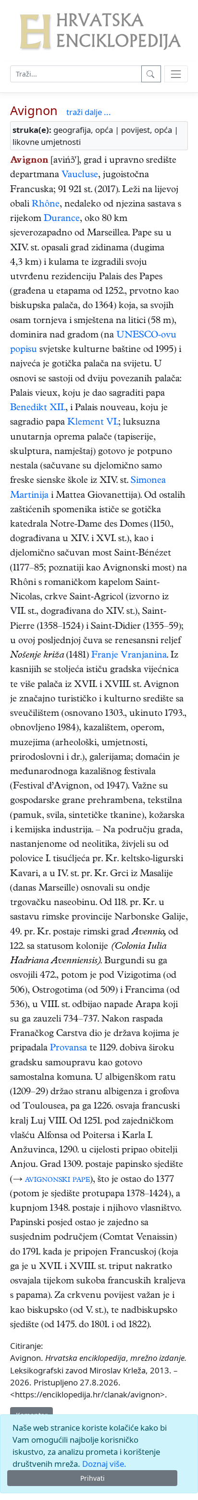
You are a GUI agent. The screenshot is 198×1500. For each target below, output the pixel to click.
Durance (62, 219)
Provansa (68, 1049)
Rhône (46, 205)
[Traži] (151, 73)
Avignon (34, 110)
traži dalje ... (88, 111)
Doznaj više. (104, 1463)
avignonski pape (57, 1180)
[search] (176, 73)
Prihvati (92, 1478)
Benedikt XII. (37, 408)
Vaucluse (80, 175)
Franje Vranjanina (129, 656)
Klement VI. (92, 423)
